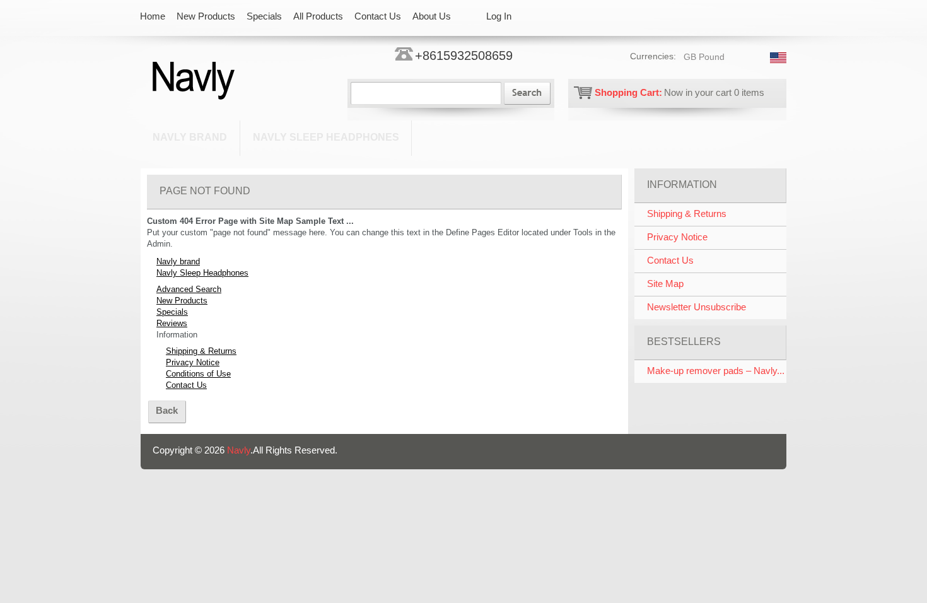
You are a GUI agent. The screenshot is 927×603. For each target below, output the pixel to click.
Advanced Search (188, 289)
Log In (498, 16)
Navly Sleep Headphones (326, 137)
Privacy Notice (192, 362)
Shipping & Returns (201, 351)
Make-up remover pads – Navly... (715, 370)
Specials (172, 312)
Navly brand (190, 137)
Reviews (171, 323)
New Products (181, 300)
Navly (238, 450)
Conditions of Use (198, 373)
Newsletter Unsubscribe (696, 307)
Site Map (665, 283)
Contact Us (186, 385)
